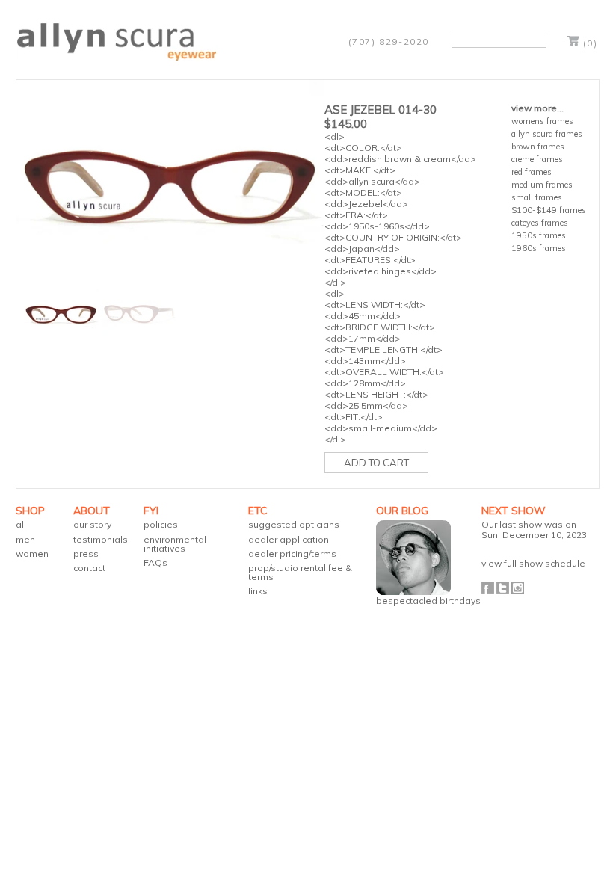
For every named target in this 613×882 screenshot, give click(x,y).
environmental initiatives (175, 544)
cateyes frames (539, 223)
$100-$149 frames (548, 210)
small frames (536, 197)
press (86, 553)
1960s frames (538, 248)
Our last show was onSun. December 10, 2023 (534, 529)
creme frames (537, 159)
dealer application (288, 539)
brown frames (537, 146)
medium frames (542, 184)
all (21, 524)
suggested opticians (293, 524)
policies (161, 524)
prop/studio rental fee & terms (300, 572)
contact (89, 567)
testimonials (100, 539)
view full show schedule (533, 563)
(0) (590, 43)
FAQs (155, 562)
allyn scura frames (546, 134)
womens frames (542, 121)
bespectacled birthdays (428, 600)
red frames (531, 172)
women (32, 553)
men (25, 539)
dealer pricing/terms (292, 553)
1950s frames (538, 235)
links (258, 590)
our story (92, 524)
